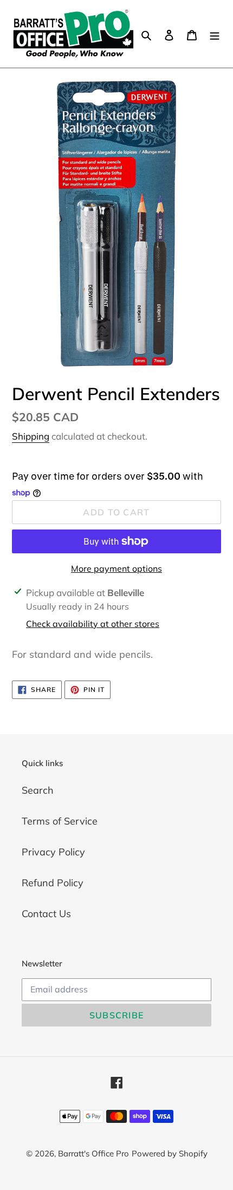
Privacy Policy (53, 852)
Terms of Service (60, 821)
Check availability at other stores (92, 623)
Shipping (30, 436)
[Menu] (214, 34)
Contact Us (46, 913)
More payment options (116, 568)
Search (38, 790)
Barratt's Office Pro (93, 1153)
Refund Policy (52, 883)
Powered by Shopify (170, 1153)
